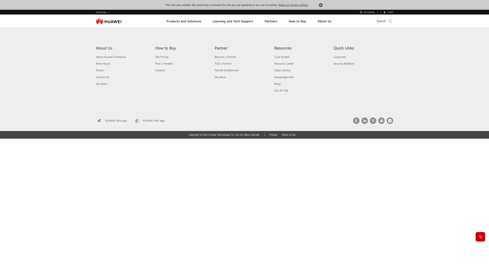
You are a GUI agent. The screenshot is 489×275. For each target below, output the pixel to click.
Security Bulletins (344, 63)
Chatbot (160, 70)
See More (101, 83)
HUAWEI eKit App (116, 120)
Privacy (273, 134)
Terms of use (288, 134)
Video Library (282, 70)
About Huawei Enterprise (111, 56)
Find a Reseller (164, 63)
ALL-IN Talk (281, 90)
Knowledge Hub (284, 77)
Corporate (340, 56)
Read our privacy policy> (293, 4)
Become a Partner (225, 56)
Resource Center (284, 63)
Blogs (277, 83)
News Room (103, 63)
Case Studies (281, 56)
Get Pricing (161, 56)
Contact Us (102, 77)
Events (100, 70)
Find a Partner (223, 63)
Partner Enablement (227, 70)
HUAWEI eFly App (153, 120)
